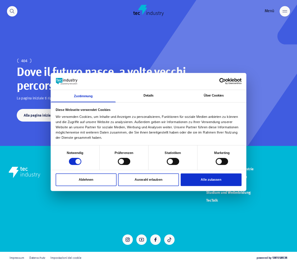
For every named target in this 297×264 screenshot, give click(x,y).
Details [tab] (148, 95)
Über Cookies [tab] (214, 95)
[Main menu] (285, 11)
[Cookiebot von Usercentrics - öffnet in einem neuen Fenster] (223, 81)
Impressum (17, 257)
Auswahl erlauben (148, 179)
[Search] (12, 11)
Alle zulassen (211, 179)
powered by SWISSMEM (272, 257)
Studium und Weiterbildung (228, 193)
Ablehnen (86, 179)
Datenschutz (37, 257)
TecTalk (212, 200)
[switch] (124, 161)
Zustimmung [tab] (83, 96)
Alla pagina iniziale (38, 115)
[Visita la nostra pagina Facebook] (155, 239)
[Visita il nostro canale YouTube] (141, 239)
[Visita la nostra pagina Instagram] (127, 239)
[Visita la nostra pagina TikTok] (169, 239)
